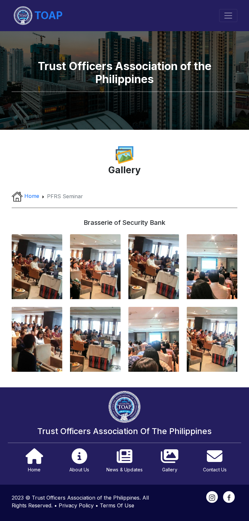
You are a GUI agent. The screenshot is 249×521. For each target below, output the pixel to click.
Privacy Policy (76, 505)
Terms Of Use (117, 505)
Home (31, 196)
